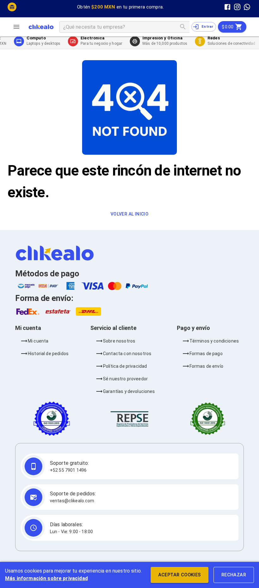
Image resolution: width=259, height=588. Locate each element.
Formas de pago (206, 353)
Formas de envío (206, 366)
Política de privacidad (125, 366)
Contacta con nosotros (127, 353)
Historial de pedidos (48, 353)
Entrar (208, 27)
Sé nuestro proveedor (125, 378)
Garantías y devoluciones (129, 391)
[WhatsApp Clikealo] (247, 7)
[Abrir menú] (19, 26)
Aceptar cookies (179, 575)
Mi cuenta (38, 340)
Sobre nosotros (119, 340)
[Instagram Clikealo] (237, 7)
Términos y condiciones (214, 340)
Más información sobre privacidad (46, 578)
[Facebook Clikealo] (227, 7)
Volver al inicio (129, 213)
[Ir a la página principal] (41, 27)
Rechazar (233, 575)
